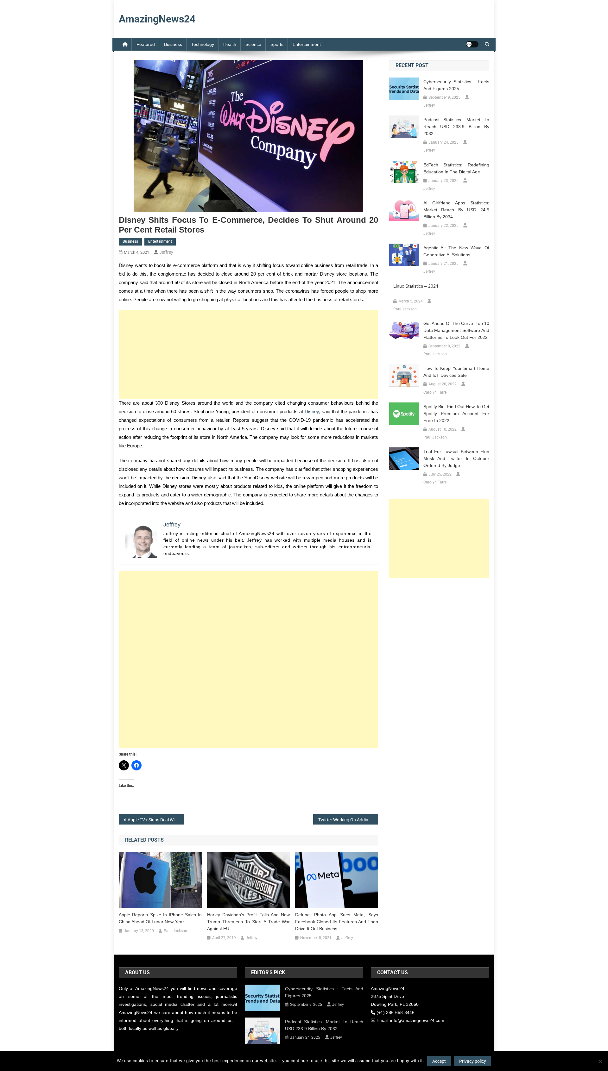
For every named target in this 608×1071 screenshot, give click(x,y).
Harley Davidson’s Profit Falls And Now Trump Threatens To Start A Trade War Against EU (248, 921)
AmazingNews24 (157, 19)
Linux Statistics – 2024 (415, 286)
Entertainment (307, 44)
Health (229, 44)
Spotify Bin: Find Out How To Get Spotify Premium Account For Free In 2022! (456, 413)
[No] (600, 1061)
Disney (312, 411)
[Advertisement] (248, 354)
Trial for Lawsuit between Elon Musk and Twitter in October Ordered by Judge (456, 458)
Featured (145, 44)
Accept (439, 1061)
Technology (202, 44)
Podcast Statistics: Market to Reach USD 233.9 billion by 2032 (456, 126)
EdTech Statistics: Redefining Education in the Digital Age (456, 168)
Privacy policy (472, 1061)
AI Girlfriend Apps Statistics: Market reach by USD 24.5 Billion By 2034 (456, 209)
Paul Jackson (175, 931)
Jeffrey (166, 252)
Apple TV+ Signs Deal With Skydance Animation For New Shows (156, 819)
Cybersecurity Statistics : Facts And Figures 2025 (456, 85)
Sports (276, 44)
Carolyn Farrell (435, 392)
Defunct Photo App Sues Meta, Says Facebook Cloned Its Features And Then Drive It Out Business (336, 921)
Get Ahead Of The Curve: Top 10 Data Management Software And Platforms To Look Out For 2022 (456, 330)
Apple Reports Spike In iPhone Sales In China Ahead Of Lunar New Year (160, 918)
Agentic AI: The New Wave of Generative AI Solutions (456, 251)
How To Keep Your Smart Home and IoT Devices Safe (456, 372)
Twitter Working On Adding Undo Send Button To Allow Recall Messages (348, 819)
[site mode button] (472, 44)
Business (173, 44)
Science (253, 44)
